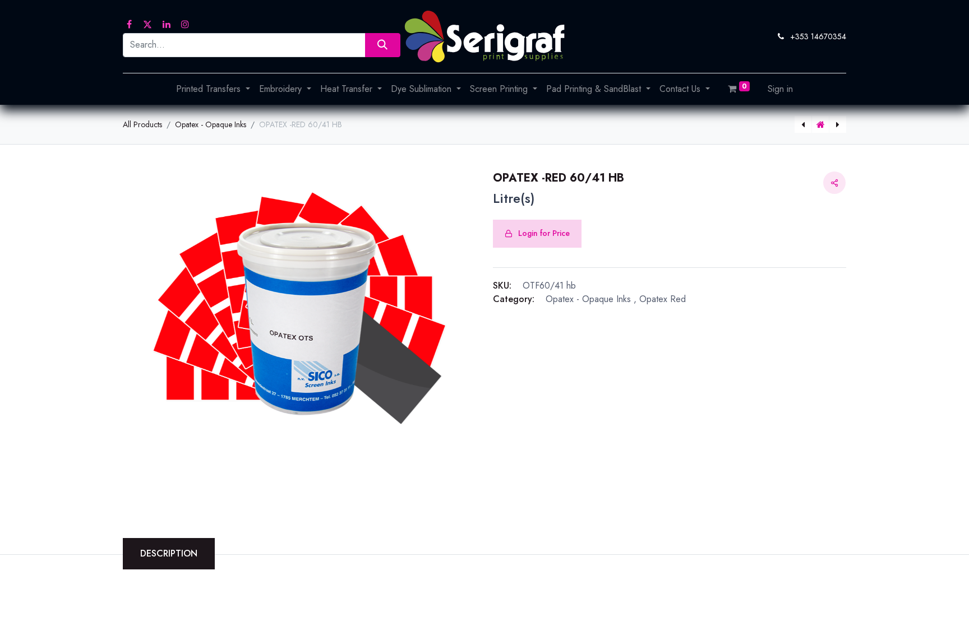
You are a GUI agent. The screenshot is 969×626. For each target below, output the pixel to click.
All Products (142, 124)
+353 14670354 (818, 36)
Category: (513, 299)
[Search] (382, 45)
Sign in (780, 88)
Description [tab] (168, 553)
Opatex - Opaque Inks (210, 124)
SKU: (502, 285)
